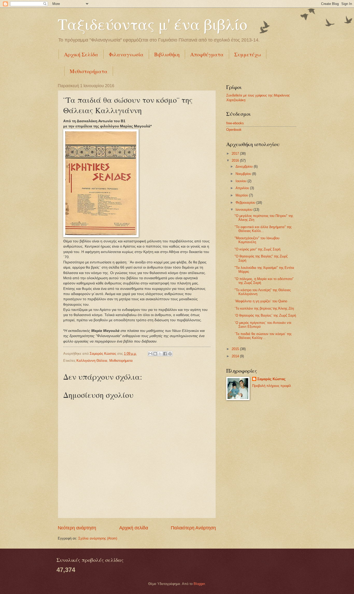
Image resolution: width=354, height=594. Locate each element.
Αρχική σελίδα (133, 527)
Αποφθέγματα (207, 54)
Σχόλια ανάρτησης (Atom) (97, 538)
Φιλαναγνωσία (126, 54)
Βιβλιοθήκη (167, 54)
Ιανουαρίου (244, 209)
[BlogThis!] (155, 353)
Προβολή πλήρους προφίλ (271, 386)
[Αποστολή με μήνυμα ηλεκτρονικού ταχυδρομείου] (150, 353)
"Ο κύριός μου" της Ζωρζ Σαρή (257, 249)
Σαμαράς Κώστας (271, 379)
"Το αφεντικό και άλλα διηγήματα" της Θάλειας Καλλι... (263, 229)
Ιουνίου (241, 181)
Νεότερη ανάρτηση (77, 527)
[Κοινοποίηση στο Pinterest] (170, 353)
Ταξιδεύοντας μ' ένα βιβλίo (152, 23)
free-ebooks (235, 123)
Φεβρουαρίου (246, 202)
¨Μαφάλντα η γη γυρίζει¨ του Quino (261, 301)
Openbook (234, 130)
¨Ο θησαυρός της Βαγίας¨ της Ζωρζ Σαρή (265, 315)
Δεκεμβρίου (245, 166)
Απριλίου (243, 188)
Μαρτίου (242, 195)
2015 (236, 349)
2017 (236, 153)
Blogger (199, 584)
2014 (236, 356)
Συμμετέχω (247, 54)
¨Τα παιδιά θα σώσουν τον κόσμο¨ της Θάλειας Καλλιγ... (263, 336)
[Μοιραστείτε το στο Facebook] (165, 353)
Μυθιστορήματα (89, 71)
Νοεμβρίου (244, 174)
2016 (236, 160)
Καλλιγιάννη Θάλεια (91, 361)
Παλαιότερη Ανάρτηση (193, 527)
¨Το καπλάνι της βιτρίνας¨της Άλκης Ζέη (264, 308)
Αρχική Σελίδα (81, 54)
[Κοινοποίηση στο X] (160, 353)
